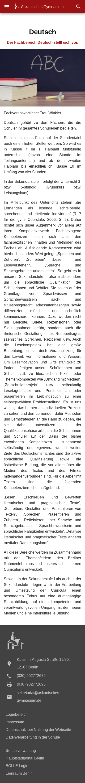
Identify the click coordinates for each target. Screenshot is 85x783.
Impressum (15, 722)
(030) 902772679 (31, 676)
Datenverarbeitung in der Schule (33, 737)
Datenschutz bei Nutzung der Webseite (38, 730)
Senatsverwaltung (21, 751)
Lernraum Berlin (19, 773)
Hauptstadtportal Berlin (25, 758)
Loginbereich (17, 714)
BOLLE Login (17, 766)
